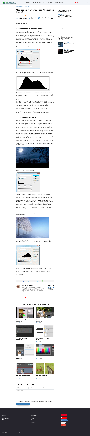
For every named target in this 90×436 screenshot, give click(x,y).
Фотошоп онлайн (59, 2)
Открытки (39, 2)
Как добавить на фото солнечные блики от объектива (69, 51)
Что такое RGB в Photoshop (43, 357)
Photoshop (27, 2)
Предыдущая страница (21, 23)
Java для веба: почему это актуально (69, 44)
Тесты (32, 418)
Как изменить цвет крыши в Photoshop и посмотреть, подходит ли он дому (65, 16)
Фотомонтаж (34, 416)
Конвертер (50, 2)
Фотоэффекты (34, 415)
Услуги (34, 2)
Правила (4, 415)
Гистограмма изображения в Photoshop (23, 320)
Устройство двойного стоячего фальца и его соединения (64, 11)
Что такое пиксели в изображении (41, 376)
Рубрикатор (4, 419)
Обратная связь (5, 418)
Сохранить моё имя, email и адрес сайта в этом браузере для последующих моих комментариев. (35, 401)
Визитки (45, 2)
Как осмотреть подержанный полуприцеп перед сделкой (64, 29)
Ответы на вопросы (35, 421)
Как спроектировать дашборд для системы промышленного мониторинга (65, 22)
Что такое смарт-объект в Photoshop (23, 376)
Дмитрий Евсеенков (27, 285)
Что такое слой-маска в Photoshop (42, 320)
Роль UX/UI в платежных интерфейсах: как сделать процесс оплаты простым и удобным (65, 37)
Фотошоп (33, 414)
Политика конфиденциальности (8, 416)
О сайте (3, 414)
